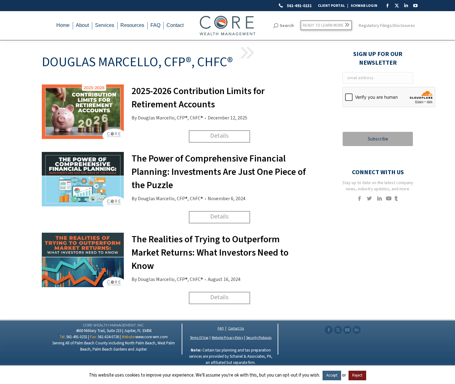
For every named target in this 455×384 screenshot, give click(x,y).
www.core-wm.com (151, 337)
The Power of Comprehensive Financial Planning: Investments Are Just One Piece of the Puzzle (219, 172)
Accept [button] (331, 375)
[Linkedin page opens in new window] (357, 330)
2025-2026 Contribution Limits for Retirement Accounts (198, 97)
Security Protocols (258, 337)
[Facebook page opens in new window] (329, 330)
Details (219, 136)
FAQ (221, 328)
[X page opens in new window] (338, 330)
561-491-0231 (299, 6)
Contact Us (236, 328)
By (167, 117)
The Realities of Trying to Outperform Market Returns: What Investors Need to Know (210, 253)
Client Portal (331, 5)
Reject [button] (357, 375)
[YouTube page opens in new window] (347, 330)
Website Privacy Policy (227, 337)
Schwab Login (364, 5)
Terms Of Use (199, 337)
